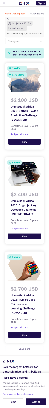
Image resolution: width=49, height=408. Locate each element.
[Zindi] (24, 3)
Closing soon (14, 41)
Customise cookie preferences (18, 394)
